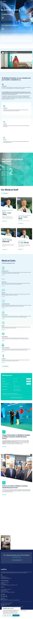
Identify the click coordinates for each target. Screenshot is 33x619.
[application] (16, 60)
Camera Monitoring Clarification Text (6, 578)
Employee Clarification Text (4, 577)
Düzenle (5, 615)
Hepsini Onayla (16, 615)
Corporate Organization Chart (5, 582)
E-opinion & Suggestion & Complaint (6, 589)
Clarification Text (3, 576)
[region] (11, 612)
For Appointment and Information (16, 556)
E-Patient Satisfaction (4, 590)
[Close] (19, 607)
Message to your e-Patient (4, 591)
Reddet (10, 615)
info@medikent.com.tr (3, 605)
